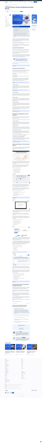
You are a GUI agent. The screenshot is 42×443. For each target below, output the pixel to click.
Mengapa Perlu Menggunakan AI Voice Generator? (7, 21)
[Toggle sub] (10, 19)
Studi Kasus (6, 376)
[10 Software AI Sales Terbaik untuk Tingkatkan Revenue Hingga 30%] (21, 347)
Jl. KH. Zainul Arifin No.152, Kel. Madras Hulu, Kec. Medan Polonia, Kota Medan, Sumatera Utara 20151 (13, 388)
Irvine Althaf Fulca (7, 354)
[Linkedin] (34, 29)
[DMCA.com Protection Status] (13, 392)
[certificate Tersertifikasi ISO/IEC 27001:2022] (36, 0)
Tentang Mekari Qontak (23, 372)
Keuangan (22, 360)
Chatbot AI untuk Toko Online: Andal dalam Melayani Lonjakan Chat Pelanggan (31, 352)
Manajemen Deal (6, 368)
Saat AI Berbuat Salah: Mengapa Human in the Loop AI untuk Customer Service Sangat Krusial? (10, 352)
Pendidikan (22, 361)
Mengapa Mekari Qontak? (23, 373)
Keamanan (22, 376)
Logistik (22, 363)
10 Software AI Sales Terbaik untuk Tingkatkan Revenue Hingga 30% (20, 352)
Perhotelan (22, 362)
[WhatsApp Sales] (40, 442)
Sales (21, 367)
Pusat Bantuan (6, 372)
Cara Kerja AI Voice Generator (6, 19)
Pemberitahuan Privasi (23, 378)
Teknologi (22, 365)
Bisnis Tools (20, 301)
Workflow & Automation (7, 370)
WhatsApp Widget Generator (7, 380)
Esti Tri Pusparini (9, 11)
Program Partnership (7, 373)
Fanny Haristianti (18, 354)
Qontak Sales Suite (6, 360)
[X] (33, 29)
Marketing (22, 368)
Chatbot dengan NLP (22, 296)
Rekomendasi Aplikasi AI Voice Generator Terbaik (7, 22)
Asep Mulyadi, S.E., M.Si (19, 337)
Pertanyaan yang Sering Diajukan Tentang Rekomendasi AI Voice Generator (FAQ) (7, 26)
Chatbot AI (6, 367)
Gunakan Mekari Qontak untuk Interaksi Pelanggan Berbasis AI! (7, 24)
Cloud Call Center (6, 366)
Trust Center (22, 375)
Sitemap (5, 382)
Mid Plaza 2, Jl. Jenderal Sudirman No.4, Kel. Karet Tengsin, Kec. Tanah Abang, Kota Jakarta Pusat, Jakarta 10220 (14, 384)
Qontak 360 (6, 361)
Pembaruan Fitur (6, 378)
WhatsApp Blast (6, 365)
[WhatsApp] (32, 29)
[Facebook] (35, 29)
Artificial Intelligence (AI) (17, 301)
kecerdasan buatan (20, 49)
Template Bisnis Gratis (7, 381)
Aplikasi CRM (6, 363)
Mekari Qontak (14, 296)
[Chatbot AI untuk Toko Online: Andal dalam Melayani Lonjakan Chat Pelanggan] (32, 347)
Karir (21, 377)
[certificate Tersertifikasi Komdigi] (34, 0)
